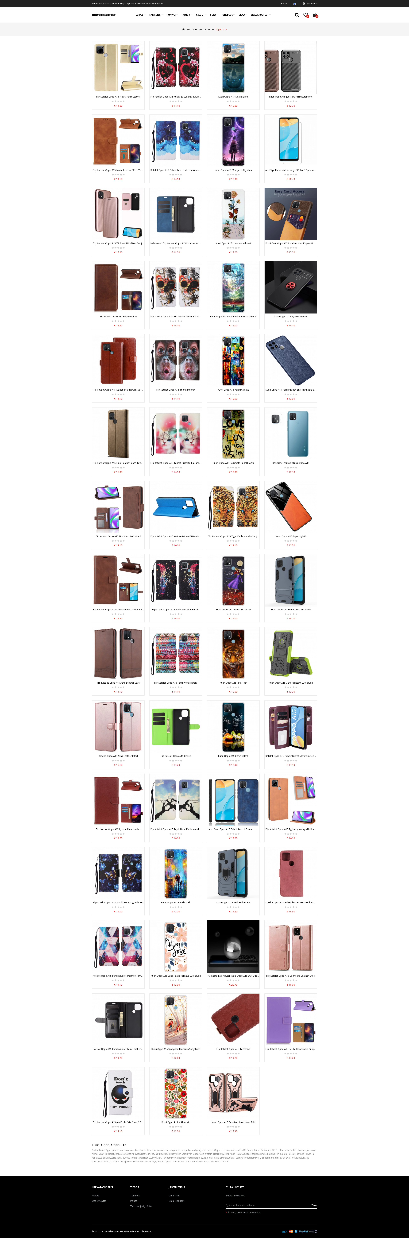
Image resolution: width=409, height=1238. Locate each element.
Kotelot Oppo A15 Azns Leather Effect (118, 756)
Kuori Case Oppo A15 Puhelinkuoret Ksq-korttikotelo (290, 243)
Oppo (207, 29)
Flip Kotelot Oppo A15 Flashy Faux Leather (118, 96)
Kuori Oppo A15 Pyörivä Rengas (290, 316)
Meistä (95, 1195)
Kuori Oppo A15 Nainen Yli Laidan (233, 609)
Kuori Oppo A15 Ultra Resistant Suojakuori (291, 682)
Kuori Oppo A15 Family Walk (175, 902)
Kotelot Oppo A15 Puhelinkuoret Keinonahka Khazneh (290, 902)
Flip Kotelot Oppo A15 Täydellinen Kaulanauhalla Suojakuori (175, 829)
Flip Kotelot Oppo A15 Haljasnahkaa (118, 316)
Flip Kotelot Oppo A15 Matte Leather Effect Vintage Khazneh (118, 170)
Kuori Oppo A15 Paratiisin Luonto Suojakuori (233, 316)
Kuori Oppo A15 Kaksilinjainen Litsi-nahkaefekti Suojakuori (290, 389)
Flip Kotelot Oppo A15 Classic (176, 756)
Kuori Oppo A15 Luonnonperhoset (233, 243)
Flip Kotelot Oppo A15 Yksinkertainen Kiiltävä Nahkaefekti (175, 536)
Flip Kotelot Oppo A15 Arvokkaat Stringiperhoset (118, 902)
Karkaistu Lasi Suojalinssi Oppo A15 (290, 463)
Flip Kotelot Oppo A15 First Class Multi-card (118, 536)
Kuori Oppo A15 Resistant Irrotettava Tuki (233, 1122)
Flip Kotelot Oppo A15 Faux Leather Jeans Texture (118, 463)
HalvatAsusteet (115, 1231)
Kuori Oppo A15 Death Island (233, 96)
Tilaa (314, 1205)
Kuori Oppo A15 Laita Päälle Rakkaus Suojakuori (176, 975)
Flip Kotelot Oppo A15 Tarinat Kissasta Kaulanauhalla (175, 463)
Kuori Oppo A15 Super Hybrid (291, 536)
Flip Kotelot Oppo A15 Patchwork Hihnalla (175, 682)
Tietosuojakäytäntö (141, 1206)
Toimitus (135, 1195)
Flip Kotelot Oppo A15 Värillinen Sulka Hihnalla (176, 609)
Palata (133, 1200)
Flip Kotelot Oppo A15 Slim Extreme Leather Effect (118, 609)
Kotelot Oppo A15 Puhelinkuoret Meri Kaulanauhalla (175, 170)
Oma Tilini (174, 1195)
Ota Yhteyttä (99, 1200)
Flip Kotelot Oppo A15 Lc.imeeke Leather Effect (290, 975)
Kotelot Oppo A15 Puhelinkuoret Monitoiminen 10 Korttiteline (290, 756)
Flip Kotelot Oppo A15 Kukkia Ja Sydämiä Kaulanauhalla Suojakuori (175, 96)
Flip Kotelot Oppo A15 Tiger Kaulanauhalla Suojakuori (233, 536)
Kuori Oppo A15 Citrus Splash (233, 756)
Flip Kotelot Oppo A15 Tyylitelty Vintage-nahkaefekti (290, 829)
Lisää (194, 29)
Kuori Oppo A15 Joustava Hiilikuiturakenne (291, 96)
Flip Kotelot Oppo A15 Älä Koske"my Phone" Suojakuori (118, 1122)
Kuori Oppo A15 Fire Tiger (233, 682)
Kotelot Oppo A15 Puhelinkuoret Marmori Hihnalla (118, 975)
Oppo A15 (221, 29)
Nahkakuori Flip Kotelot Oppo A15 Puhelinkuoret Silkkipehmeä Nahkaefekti (175, 243)
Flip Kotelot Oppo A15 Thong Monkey (175, 389)
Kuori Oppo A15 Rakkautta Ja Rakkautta (233, 463)
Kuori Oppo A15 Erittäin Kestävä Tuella (291, 609)
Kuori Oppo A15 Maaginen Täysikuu (233, 170)
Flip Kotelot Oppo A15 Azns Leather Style (118, 682)
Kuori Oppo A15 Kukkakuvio (175, 1122)
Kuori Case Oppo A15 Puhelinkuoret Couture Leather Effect (233, 829)
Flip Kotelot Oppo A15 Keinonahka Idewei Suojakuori (118, 389)
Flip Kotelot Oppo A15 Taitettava (233, 1049)
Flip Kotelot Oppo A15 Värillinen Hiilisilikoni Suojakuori (118, 243)
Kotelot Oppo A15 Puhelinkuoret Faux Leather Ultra (118, 1049)
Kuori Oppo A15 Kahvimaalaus (233, 389)
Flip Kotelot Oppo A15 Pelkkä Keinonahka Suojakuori (290, 1049)
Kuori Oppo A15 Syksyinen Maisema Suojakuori (175, 1049)
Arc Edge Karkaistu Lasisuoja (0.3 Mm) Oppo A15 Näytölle (290, 170)
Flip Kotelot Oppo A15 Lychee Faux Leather (118, 829)
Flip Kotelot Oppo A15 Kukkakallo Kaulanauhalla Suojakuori (175, 316)
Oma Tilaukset (176, 1200)
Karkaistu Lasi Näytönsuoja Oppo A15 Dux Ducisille (233, 975)
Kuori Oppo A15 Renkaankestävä (233, 902)
